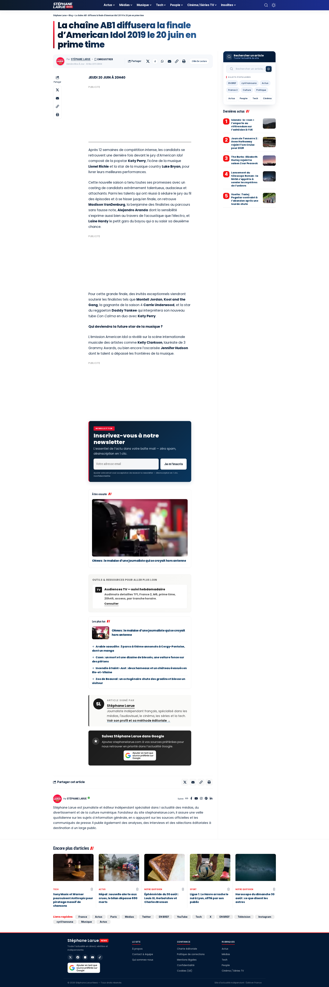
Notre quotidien (153, 889)
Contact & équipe (142, 954)
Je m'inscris (173, 464)
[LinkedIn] (211, 798)
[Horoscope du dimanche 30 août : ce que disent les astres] (255, 870)
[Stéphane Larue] (63, 5)
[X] (70, 957)
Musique (86, 921)
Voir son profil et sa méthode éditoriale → (138, 721)
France (82, 916)
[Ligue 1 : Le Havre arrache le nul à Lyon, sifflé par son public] (210, 870)
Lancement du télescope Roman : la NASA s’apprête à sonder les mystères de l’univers (244, 179)
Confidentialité (185, 965)
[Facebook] (191, 798)
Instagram (264, 916)
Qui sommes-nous (142, 959)
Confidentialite (102, 476)
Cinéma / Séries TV (233, 970)
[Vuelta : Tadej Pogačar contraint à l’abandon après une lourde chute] (269, 198)
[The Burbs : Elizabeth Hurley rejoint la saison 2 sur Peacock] (269, 160)
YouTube (182, 916)
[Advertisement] (139, 114)
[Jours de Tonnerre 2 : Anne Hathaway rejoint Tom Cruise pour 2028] (269, 142)
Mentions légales (187, 959)
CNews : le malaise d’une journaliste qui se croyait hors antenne (139, 561)
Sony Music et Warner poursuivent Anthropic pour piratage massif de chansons (73, 900)
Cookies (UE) (184, 970)
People (243, 98)
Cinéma (267, 98)
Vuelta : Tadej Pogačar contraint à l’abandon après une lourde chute (244, 199)
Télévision (244, 916)
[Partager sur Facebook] (155, 61)
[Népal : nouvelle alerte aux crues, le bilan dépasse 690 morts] (119, 870)
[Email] (169, 61)
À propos (137, 948)
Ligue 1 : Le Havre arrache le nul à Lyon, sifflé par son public (209, 898)
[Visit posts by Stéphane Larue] (60, 61)
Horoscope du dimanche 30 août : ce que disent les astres (254, 898)
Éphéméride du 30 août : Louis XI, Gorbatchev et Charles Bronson (161, 898)
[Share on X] (148, 61)
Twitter (146, 916)
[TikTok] (100, 957)
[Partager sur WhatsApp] (162, 61)
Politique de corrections (191, 954)
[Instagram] (201, 798)
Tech (255, 98)
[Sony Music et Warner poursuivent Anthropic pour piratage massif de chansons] (73, 870)
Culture (247, 90)
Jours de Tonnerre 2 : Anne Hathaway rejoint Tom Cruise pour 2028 (244, 143)
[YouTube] (196, 798)
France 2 (232, 90)
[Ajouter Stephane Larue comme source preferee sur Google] (140, 755)
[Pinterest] (206, 798)
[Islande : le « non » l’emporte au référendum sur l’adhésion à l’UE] (269, 123)
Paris (113, 916)
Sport (193, 889)
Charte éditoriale (187, 948)
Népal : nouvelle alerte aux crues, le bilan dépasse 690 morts (118, 898)
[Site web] (186, 798)
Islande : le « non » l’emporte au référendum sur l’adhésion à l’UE (242, 124)
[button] (266, 5)
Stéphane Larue (80, 59)
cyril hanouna (249, 83)
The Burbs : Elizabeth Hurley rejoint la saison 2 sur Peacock (244, 160)
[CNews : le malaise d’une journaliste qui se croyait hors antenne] (140, 528)
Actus (265, 83)
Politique (261, 90)
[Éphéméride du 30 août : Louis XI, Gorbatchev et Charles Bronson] (164, 870)
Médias (129, 916)
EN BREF (232, 83)
